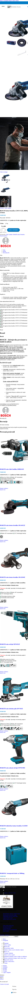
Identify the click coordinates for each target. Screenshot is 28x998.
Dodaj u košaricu (13, 229)
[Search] (26, 6)
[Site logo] (14, 9)
